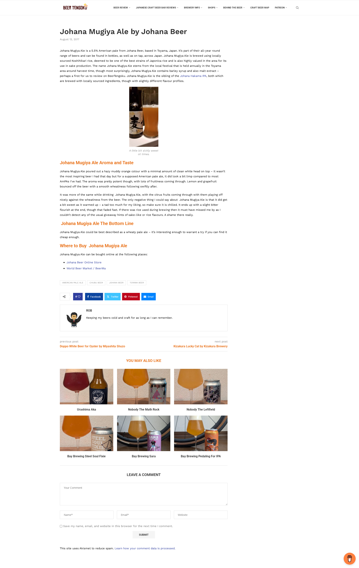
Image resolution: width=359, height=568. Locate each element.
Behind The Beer (232, 7)
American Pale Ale (72, 282)
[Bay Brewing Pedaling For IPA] (201, 433)
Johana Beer (116, 282)
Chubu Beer (96, 282)
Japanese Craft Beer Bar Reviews (156, 7)
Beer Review (120, 7)
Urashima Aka (86, 409)
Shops (211, 7)
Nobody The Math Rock (143, 409)
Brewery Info (192, 7)
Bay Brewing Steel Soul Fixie (86, 456)
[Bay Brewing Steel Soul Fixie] (86, 433)
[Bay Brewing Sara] (144, 433)
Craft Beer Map (259, 7)
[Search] (297, 7)
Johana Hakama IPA (193, 76)
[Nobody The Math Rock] (144, 386)
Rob (89, 310)
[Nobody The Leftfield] (201, 386)
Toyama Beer (137, 282)
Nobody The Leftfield (201, 409)
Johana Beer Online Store (84, 262)
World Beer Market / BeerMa (86, 268)
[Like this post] (79, 296)
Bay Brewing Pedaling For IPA (201, 456)
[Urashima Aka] (86, 386)
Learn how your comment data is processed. (145, 548)
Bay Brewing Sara (144, 456)
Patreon (280, 7)
